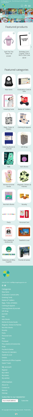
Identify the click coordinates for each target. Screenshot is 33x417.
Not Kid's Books (8, 204)
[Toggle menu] (29, 6)
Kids (8, 167)
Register (5, 370)
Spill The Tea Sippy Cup (8, 52)
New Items (8, 90)
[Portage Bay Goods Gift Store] (4, 6)
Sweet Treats (6, 363)
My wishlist (5, 378)
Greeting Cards (9, 109)
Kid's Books (24, 167)
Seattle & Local (24, 240)
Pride (3, 347)
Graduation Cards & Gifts (24, 90)
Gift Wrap (24, 147)
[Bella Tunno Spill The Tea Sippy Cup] (9, 41)
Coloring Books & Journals (9, 148)
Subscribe (24, 401)
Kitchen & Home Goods (8, 185)
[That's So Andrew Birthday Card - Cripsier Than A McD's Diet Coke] (24, 41)
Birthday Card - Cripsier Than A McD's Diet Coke (24, 53)
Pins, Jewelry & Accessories (9, 241)
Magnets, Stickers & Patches (24, 185)
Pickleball (5, 341)
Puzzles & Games (24, 260)
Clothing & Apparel (24, 127)
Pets (3, 338)
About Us (5, 385)
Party (9, 222)
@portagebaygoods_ (16, 17)
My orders (5, 373)
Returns (4, 390)
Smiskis (4, 358)
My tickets (5, 375)
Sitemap (4, 393)
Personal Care (24, 222)
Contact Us (5, 388)
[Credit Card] (16, 414)
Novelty (24, 204)
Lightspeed (5, 411)
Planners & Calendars (9, 352)
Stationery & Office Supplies (8, 261)
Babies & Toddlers (24, 109)
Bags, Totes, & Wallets (9, 128)
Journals (5, 314)
